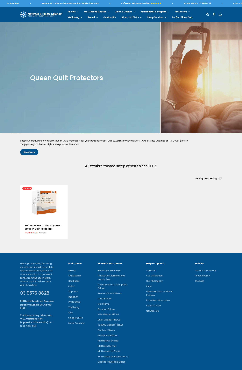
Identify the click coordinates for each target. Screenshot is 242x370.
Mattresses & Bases (95, 11)
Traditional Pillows (107, 335)
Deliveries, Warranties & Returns (159, 293)
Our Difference (154, 275)
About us (151, 270)
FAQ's (149, 286)
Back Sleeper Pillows (109, 319)
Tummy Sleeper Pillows (110, 325)
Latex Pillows (104, 298)
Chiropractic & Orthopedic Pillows (112, 286)
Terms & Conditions (205, 270)
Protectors (181, 11)
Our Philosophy (154, 281)
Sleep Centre (75, 317)
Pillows (72, 11)
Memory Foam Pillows (110, 293)
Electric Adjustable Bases (111, 361)
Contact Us (109, 17)
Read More (29, 152)
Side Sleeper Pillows (108, 314)
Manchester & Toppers (153, 11)
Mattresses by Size (108, 340)
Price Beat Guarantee (158, 300)
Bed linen (73, 296)
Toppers (73, 291)
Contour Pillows (106, 330)
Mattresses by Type (109, 351)
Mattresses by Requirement (113, 356)
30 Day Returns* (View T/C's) (197, 3)
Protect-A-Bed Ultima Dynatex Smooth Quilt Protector (43, 227)
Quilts (71, 286)
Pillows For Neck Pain (109, 270)
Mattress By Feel (107, 346)
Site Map (199, 281)
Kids (70, 312)
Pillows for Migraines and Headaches (111, 277)
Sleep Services (155, 17)
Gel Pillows (103, 304)
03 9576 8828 (34, 293)
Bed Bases (74, 281)
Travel (91, 17)
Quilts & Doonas (123, 11)
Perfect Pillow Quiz (182, 17)
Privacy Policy (202, 275)
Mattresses (74, 275)
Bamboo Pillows (106, 309)
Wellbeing (73, 17)
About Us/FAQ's (130, 17)
